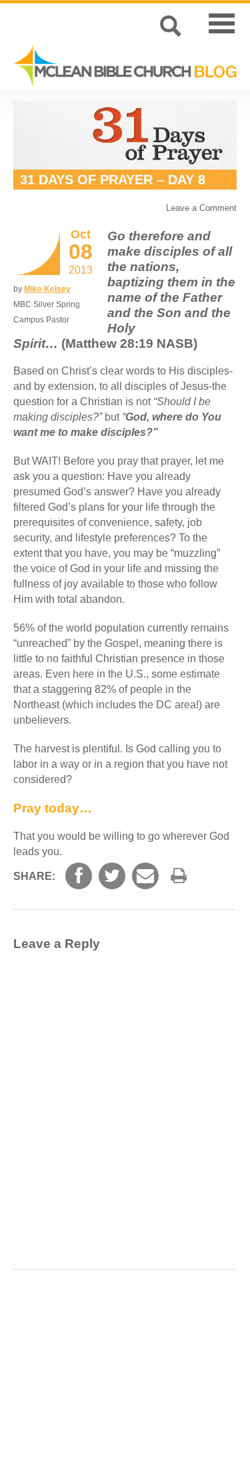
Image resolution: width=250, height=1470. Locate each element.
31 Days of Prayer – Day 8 (112, 179)
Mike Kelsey (47, 289)
